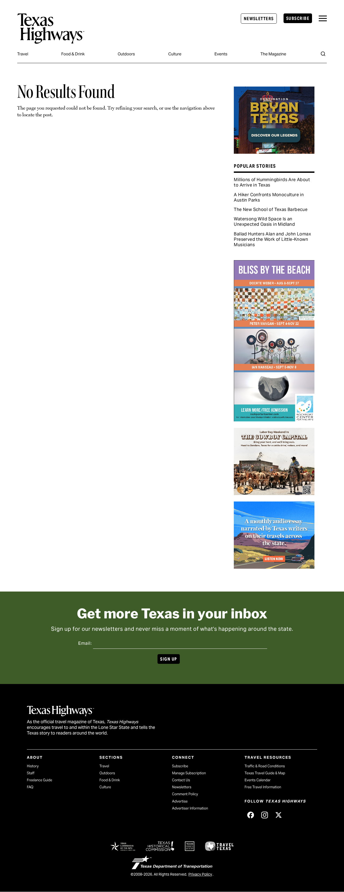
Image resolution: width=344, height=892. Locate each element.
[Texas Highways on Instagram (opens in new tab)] (264, 815)
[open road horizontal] (274, 567)
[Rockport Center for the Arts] (274, 419)
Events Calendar (258, 780)
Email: (85, 643)
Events (220, 53)
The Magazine (273, 53)
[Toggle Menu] (323, 18)
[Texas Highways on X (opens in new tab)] (278, 815)
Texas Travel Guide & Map (265, 773)
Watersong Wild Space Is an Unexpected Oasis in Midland (264, 221)
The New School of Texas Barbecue (270, 209)
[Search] (323, 54)
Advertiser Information (190, 808)
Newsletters (259, 19)
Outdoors (126, 53)
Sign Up (168, 659)
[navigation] (323, 18)
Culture (174, 53)
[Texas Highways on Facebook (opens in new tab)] (250, 815)
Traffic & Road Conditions (265, 766)
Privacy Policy (200, 874)
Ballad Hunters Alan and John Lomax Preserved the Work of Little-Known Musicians (272, 239)
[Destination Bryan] (274, 152)
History (33, 766)
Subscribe (297, 18)
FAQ (30, 787)
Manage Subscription (189, 773)
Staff (30, 773)
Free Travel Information (263, 787)
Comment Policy (185, 794)
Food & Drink (73, 53)
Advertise (180, 801)
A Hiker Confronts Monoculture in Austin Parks (269, 197)
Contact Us (181, 780)
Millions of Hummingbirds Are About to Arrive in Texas (272, 182)
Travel (22, 53)
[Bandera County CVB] (274, 493)
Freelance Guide (39, 780)
